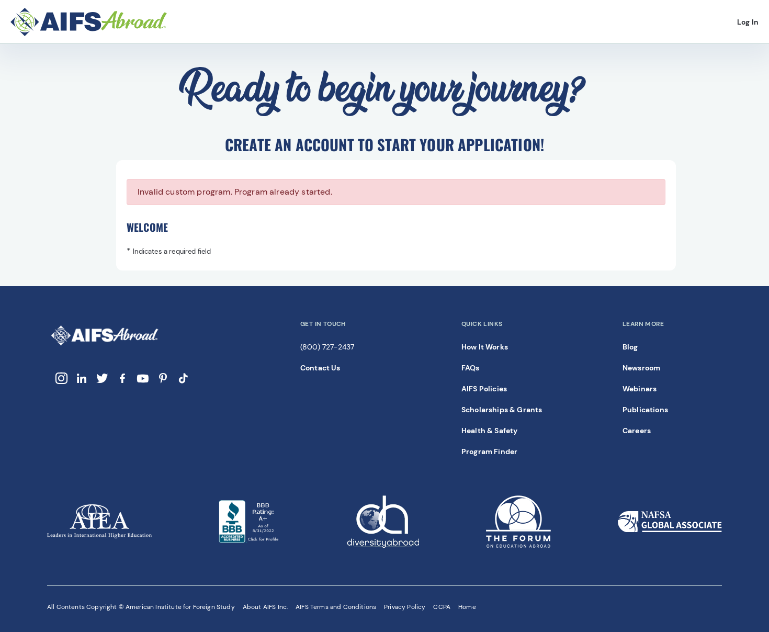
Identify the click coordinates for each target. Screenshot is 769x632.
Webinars (640, 388)
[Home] (96, 22)
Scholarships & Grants (501, 409)
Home (467, 607)
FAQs (470, 368)
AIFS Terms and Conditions (336, 607)
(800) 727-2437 (327, 347)
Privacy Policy (404, 607)
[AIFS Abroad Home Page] (104, 344)
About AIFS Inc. (265, 607)
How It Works (484, 347)
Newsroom (641, 368)
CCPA (441, 607)
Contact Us (320, 368)
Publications (645, 409)
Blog (630, 347)
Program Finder (489, 451)
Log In (748, 24)
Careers (637, 430)
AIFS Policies (484, 388)
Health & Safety (489, 430)
